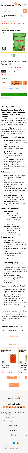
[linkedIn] (7, 98)
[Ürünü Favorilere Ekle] (25, 83)
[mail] (21, 407)
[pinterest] (13, 407)
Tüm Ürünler (11, 21)
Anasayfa (3, 21)
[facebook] (2, 98)
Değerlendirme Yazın (14, 336)
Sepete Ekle (12, 377)
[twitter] (5, 98)
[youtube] (18, 407)
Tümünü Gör (14, 384)
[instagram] (10, 407)
